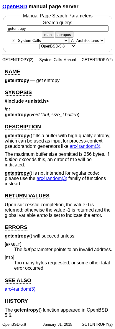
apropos (64, 34)
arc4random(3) (85, 146)
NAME (12, 71)
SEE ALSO (18, 280)
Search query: (57, 22)
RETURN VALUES (27, 196)
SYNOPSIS (18, 92)
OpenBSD (14, 6)
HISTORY (16, 301)
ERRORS (16, 227)
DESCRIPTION (23, 127)
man (48, 34)
